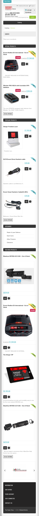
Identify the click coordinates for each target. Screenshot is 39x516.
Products (11, 250)
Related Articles (24, 510)
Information (9, 485)
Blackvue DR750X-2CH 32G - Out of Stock (16, 256)
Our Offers (8, 490)
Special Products (10, 46)
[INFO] (30, 136)
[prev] (4, 470)
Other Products (11, 239)
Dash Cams (10, 235)
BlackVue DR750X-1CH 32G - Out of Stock (16, 406)
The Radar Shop (9, 510)
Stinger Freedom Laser (10, 126)
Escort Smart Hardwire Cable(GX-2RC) (15, 192)
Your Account (9, 494)
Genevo (13, 28)
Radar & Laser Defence (13, 232)
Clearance (10, 242)
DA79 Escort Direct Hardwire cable (14, 159)
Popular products (11, 120)
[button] (32, 17)
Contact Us (8, 503)
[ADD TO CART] (26, 136)
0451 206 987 (11, 15)
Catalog (7, 28)
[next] (34, 470)
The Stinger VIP (8, 355)
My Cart (29, 10)
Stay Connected (10, 498)
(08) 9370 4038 (15, 13)
